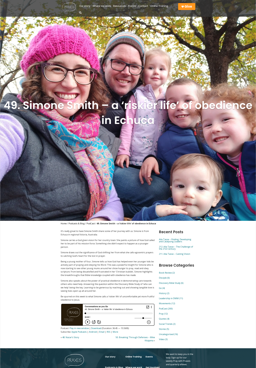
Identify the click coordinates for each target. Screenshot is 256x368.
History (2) (164, 293)
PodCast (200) (166, 308)
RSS (108, 331)
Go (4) (162, 288)
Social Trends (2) (167, 324)
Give (188, 6)
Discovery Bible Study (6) (171, 283)
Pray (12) (163, 313)
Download (96, 328)
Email (101, 331)
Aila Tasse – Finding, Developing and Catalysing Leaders (175, 240)
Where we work (102, 6)
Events (132, 6)
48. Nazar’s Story (70, 337)
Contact (143, 6)
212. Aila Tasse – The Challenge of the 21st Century (176, 247)
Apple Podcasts (79, 331)
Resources (119, 6)
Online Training (159, 6)
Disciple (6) (164, 277)
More (115, 331)
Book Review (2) (167, 272)
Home (64, 223)
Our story (84, 6)
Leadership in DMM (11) (171, 298)
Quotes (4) (164, 318)
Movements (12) (167, 303)
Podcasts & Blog (77, 223)
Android (93, 331)
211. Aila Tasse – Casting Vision (174, 253)
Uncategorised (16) (168, 334)
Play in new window (79, 328)
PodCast (91, 223)
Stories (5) (164, 329)
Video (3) (163, 339)
